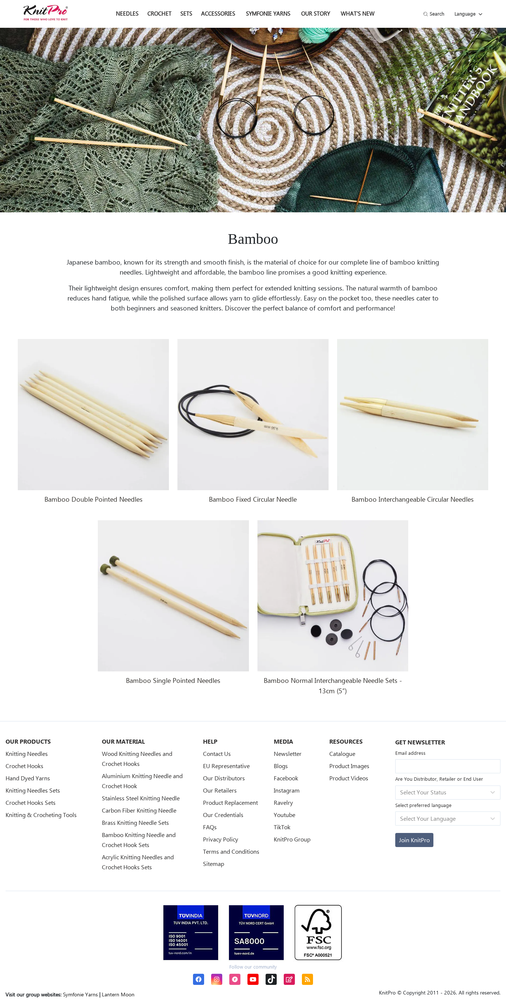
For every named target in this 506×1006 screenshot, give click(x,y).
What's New (357, 13)
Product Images (349, 766)
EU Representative (226, 766)
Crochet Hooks (24, 766)
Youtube (284, 815)
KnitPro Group (292, 839)
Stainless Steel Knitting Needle (141, 798)
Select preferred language (423, 805)
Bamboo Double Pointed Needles (93, 499)
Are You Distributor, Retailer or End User (439, 779)
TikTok (282, 827)
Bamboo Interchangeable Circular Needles (413, 499)
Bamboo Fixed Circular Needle (253, 499)
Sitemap (213, 863)
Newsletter (288, 753)
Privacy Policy (220, 839)
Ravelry (283, 802)
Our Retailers (220, 790)
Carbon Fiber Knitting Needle (139, 810)
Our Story (315, 13)
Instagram (287, 790)
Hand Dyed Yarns (28, 778)
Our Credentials (223, 815)
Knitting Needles (27, 753)
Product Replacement (230, 802)
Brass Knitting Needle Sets (135, 822)
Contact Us (217, 753)
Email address (410, 753)
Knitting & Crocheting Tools (41, 815)
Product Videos (348, 778)
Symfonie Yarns (268, 13)
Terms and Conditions (231, 851)
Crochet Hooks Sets (31, 802)
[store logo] (45, 12)
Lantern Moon (118, 994)
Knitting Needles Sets (33, 790)
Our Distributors (224, 778)
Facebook (286, 778)
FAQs (210, 827)
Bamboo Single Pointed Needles (173, 680)
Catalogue (342, 753)
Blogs (281, 766)
